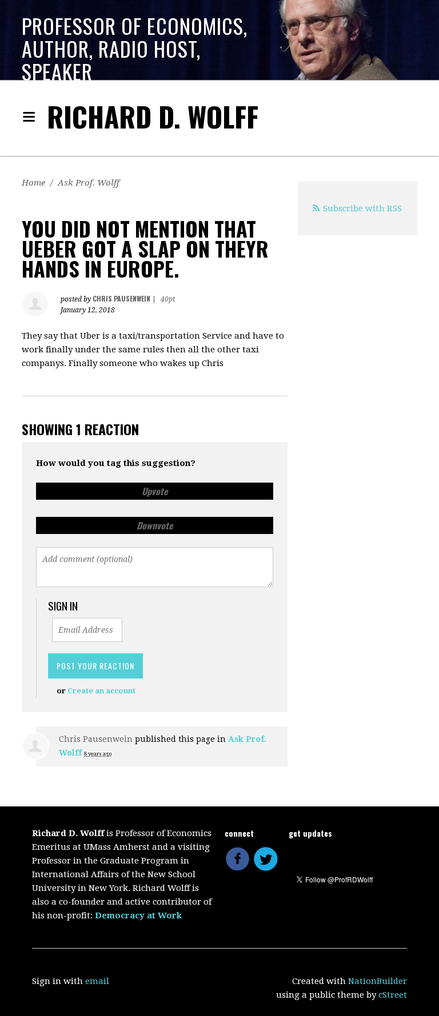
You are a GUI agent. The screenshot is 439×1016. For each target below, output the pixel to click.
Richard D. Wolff (152, 116)
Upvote (155, 491)
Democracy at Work (138, 915)
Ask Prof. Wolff (88, 183)
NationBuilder (377, 981)
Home (33, 183)
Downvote (155, 525)
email (97, 981)
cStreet (392, 995)
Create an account (101, 690)
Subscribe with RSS (362, 208)
